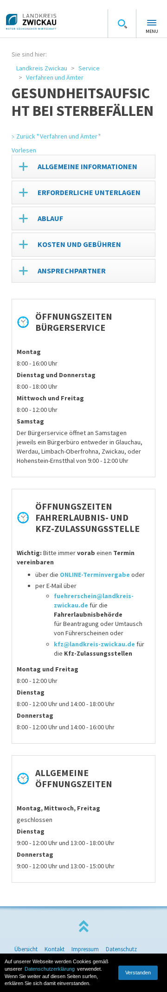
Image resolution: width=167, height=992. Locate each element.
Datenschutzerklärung (50, 969)
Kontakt (54, 949)
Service (89, 68)
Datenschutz (121, 949)
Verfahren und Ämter (55, 77)
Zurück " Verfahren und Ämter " (58, 136)
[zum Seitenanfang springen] (83, 926)
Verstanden (138, 972)
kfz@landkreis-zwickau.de (94, 644)
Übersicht (26, 949)
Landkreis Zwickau (41, 68)
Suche (122, 23)
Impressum (85, 949)
